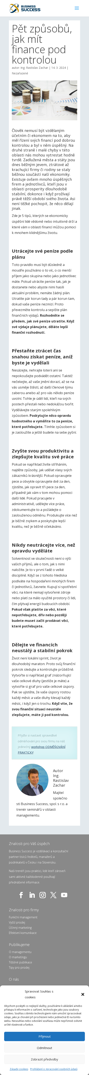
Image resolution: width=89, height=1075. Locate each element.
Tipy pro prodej (19, 967)
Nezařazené (20, 73)
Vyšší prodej (17, 922)
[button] (83, 994)
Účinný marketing (20, 928)
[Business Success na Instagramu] (43, 895)
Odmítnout (44, 1048)
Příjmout (44, 1036)
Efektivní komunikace (23, 933)
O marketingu (18, 957)
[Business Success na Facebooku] (22, 895)
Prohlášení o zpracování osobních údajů (53, 1069)
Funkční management (23, 917)
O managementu (20, 952)
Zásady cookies (19, 1069)
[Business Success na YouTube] (65, 895)
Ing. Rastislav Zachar (34, 68)
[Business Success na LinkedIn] (33, 895)
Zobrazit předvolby (44, 1059)
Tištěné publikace (20, 962)
